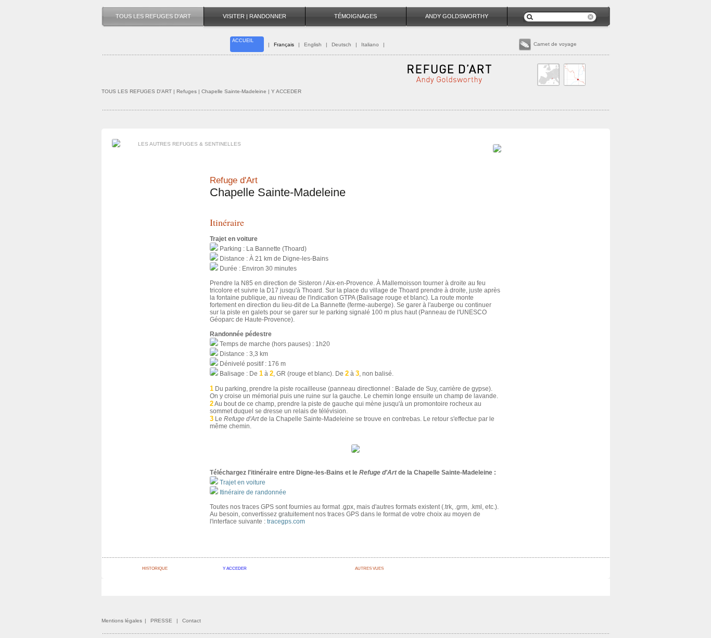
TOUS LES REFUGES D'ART (136, 91)
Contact (191, 620)
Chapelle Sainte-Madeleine (234, 91)
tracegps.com (286, 521)
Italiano (370, 44)
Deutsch (341, 44)
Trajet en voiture (242, 482)
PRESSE (161, 620)
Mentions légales (121, 620)
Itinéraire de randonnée (253, 492)
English (313, 44)
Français (284, 44)
